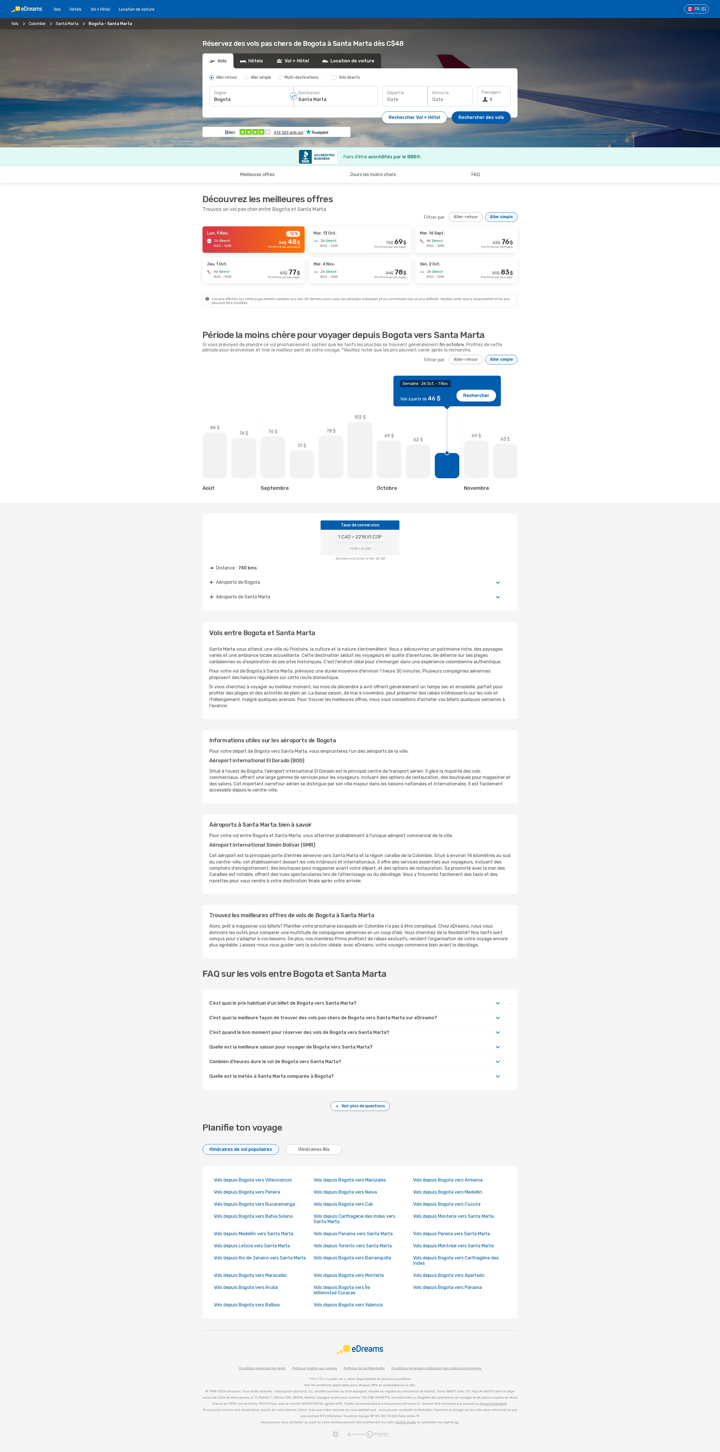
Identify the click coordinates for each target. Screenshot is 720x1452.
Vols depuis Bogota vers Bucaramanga (254, 1204)
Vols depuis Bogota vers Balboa (247, 1304)
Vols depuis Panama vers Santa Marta (353, 1233)
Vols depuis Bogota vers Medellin (447, 1192)
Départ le (395, 93)
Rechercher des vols (481, 117)
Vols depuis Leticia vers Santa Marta (252, 1245)
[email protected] (493, 1404)
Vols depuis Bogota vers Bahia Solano (253, 1216)
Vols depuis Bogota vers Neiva (345, 1192)
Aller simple (501, 217)
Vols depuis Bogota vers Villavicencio (253, 1180)
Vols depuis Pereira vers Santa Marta (451, 1233)
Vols (57, 9)
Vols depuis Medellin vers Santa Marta (253, 1233)
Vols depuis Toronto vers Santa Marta (353, 1245)
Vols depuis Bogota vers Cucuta (446, 1204)
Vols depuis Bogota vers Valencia (348, 1304)
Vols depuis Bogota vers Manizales (350, 1180)
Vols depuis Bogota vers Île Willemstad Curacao (342, 1290)
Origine (220, 93)
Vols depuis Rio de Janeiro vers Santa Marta (260, 1258)
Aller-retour (466, 217)
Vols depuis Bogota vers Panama (447, 1287)
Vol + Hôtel (100, 9)
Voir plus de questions (363, 1106)
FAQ (475, 174)
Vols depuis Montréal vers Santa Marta (453, 1245)
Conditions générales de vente (262, 1368)
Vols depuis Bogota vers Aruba (246, 1287)
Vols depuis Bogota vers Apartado (448, 1275)
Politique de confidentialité (364, 1368)
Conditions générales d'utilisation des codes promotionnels (436, 1368)
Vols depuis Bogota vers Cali (343, 1204)
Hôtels (76, 9)
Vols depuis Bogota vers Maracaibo (250, 1275)
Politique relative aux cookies (314, 1368)
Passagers (491, 92)
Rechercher (476, 395)
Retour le (440, 93)
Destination (309, 93)
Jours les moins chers (373, 174)
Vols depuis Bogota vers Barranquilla (352, 1258)
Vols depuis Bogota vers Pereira (247, 1192)
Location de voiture (136, 9)
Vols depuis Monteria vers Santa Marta (453, 1216)
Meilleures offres (257, 174)
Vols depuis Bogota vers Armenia (447, 1180)
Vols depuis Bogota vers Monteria (349, 1275)
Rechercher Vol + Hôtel (414, 117)
